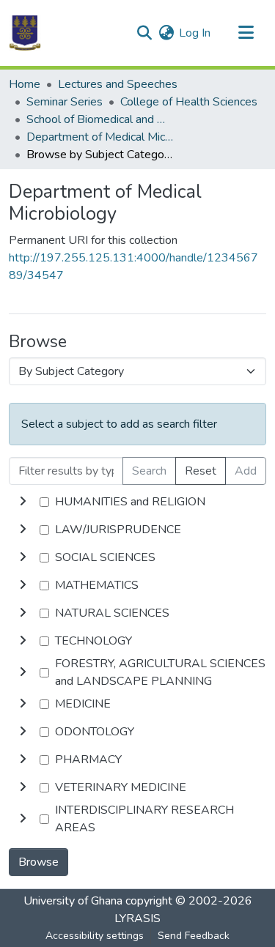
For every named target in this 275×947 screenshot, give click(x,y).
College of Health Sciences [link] (188, 102)
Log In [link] (194, 33)
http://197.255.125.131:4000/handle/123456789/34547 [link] (133, 266)
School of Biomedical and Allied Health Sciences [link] (99, 119)
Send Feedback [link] (194, 936)
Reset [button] (200, 471)
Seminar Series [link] (64, 102)
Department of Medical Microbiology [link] (99, 137)
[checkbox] (44, 502)
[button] (25, 33)
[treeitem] (137, 529)
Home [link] (24, 84)
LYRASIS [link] (137, 918)
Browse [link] (38, 862)
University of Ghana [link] (72, 901)
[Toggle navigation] (245, 33)
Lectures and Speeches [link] (117, 84)
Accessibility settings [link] (94, 936)
